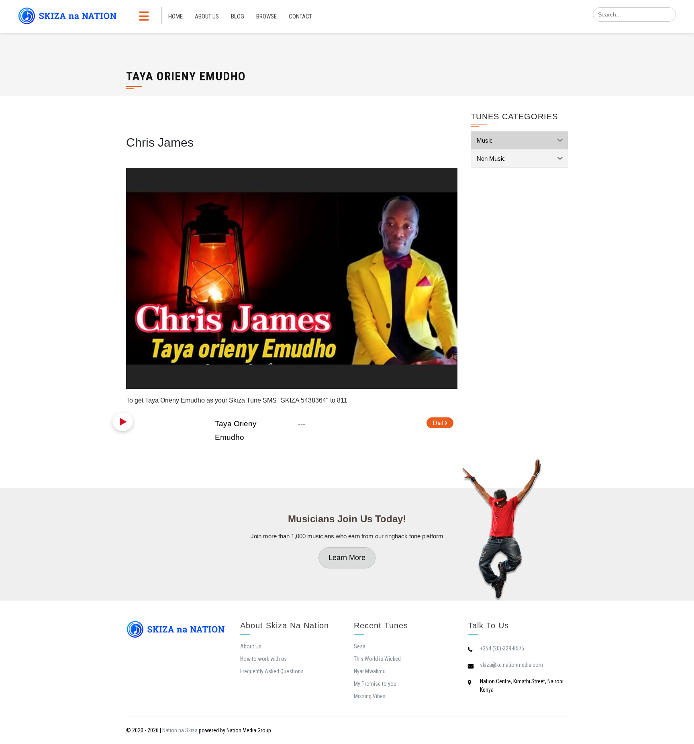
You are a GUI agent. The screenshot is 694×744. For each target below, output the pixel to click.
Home (175, 16)
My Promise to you (375, 684)
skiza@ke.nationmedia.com (511, 665)
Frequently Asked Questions (272, 671)
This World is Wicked (377, 659)
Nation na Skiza (180, 730)
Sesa (359, 646)
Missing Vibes (370, 696)
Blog (237, 16)
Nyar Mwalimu (370, 671)
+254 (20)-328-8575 (502, 648)
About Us (207, 16)
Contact (300, 16)
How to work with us (263, 659)
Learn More (347, 558)
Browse (266, 16)
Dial (439, 422)
